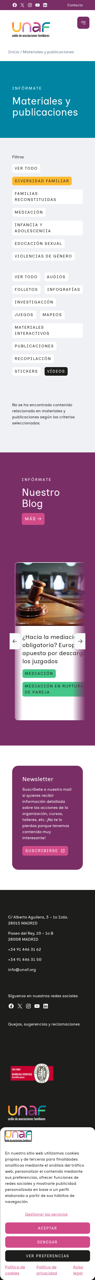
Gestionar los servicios (46, 1214)
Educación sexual (38, 243)
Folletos (26, 289)
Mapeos (52, 314)
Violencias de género (43, 256)
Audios (56, 276)
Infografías (63, 289)
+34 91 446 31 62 (24, 949)
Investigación (34, 302)
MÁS (30, 519)
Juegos (24, 314)
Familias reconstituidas (35, 196)
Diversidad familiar (42, 180)
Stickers (26, 371)
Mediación (29, 212)
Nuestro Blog (41, 497)
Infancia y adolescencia (33, 227)
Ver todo (26, 168)
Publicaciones (34, 346)
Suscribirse (41, 850)
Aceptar (47, 1228)
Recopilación (33, 358)
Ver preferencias (47, 1256)
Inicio (14, 51)
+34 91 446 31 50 (25, 959)
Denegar (47, 1242)
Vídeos (56, 371)
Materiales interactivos (32, 330)
